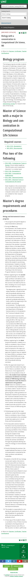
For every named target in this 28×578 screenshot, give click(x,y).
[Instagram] (14, 561)
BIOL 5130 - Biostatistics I (14, 146)
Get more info (13, 568)
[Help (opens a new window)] (26, 33)
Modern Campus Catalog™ (16, 576)
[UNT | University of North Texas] (9, 546)
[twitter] (8, 561)
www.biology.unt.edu (9, 104)
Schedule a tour (17, 566)
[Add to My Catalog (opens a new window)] (19, 33)
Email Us (22, 551)
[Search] (25, 17)
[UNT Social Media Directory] (25, 561)
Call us (22, 546)
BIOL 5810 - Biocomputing (14, 148)
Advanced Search (6, 23)
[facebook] (3, 561)
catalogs (7, 575)
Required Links (14, 572)
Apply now (7, 566)
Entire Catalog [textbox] (6, 14)
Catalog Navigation (8, 27)
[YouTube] (19, 561)
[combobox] (14, 6)
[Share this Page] (21, 33)
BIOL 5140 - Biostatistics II (12, 171)
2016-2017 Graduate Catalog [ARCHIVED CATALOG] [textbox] (14, 6)
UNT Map (24, 557)
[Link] (4, 2)
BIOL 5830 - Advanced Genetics (14, 177)
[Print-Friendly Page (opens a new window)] (23, 33)
